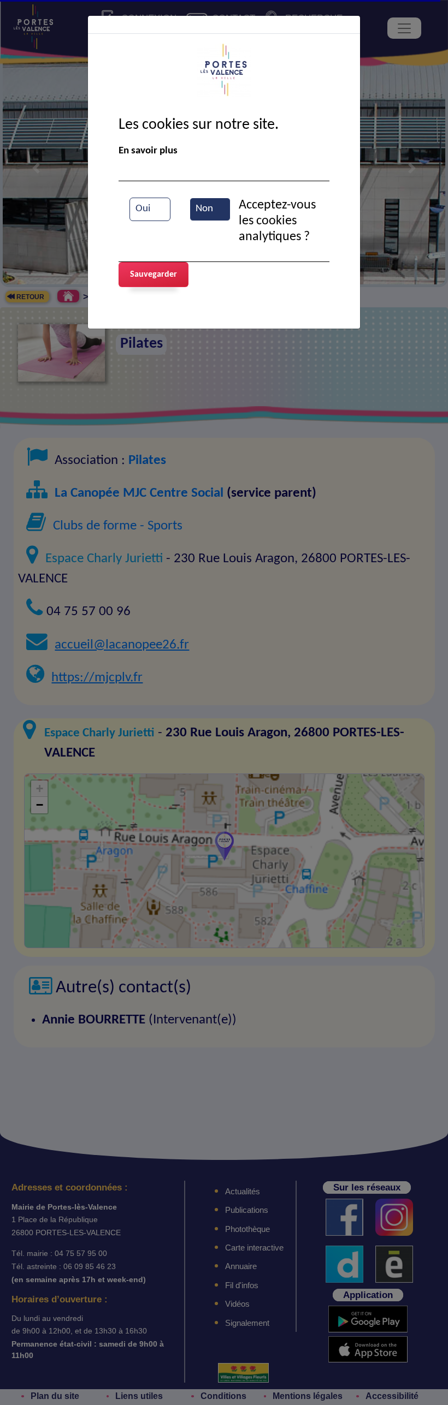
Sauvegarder (153, 274)
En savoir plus (148, 151)
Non (204, 209)
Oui (142, 209)
